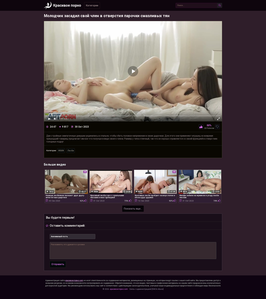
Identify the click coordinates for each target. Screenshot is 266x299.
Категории (92, 5)
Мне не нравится (217, 126)
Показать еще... (133, 208)
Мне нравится (201, 126)
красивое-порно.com (74, 280)
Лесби (70, 150)
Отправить (57, 264)
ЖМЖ (61, 150)
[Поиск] (219, 5)
